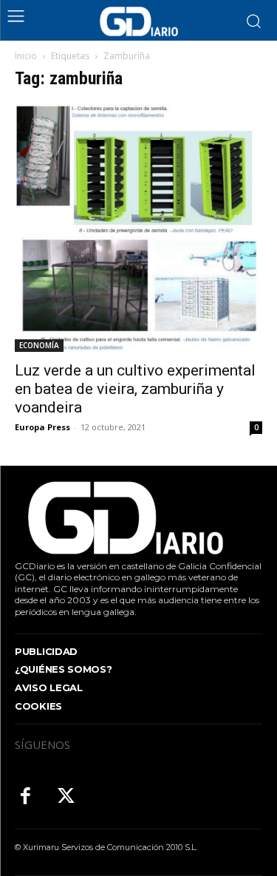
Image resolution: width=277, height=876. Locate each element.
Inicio (26, 56)
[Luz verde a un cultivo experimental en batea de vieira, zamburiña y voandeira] (138, 228)
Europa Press (42, 426)
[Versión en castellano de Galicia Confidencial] (139, 21)
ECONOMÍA (39, 345)
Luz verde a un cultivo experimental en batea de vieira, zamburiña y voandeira (135, 388)
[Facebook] (25, 797)
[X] (66, 797)
